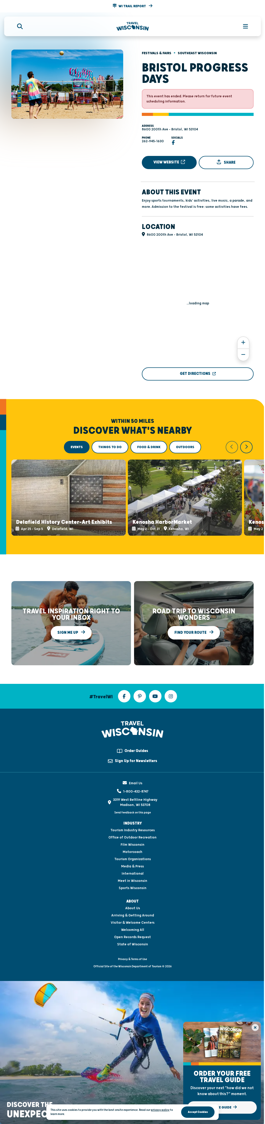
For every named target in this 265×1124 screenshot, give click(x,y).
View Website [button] (166, 162)
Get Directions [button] (195, 373)
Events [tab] (77, 447)
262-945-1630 (153, 141)
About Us (132, 908)
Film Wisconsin (132, 845)
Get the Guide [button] (219, 1107)
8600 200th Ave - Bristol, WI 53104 (170, 129)
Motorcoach (132, 852)
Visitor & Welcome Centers (132, 923)
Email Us (135, 783)
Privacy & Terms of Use (132, 959)
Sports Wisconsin (132, 888)
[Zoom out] (243, 355)
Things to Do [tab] (110, 447)
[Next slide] (246, 447)
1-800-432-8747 (135, 791)
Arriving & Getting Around (132, 915)
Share (229, 162)
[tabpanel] (132, 488)
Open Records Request (132, 937)
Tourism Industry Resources (133, 830)
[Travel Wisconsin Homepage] (132, 26)
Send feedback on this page (132, 812)
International (133, 874)
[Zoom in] (243, 342)
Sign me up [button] (68, 632)
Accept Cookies (198, 1112)
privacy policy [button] (160, 1110)
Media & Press (132, 866)
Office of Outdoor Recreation (132, 837)
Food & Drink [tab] (148, 447)
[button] (132, 6)
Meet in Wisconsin (132, 881)
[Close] (255, 1027)
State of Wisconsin (132, 944)
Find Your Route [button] (190, 632)
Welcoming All (132, 930)
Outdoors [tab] (185, 447)
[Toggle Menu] (242, 26)
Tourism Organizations (132, 859)
